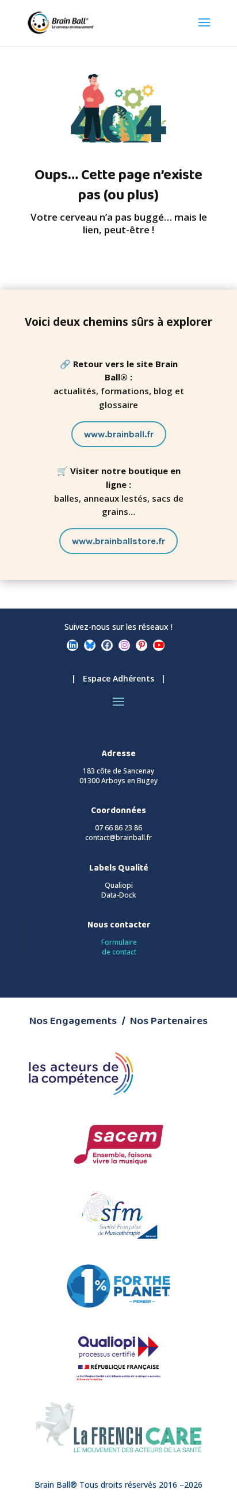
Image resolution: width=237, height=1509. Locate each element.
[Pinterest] (141, 645)
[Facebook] (107, 645)
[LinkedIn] (72, 645)
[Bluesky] (89, 645)
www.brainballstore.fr (118, 541)
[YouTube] (159, 645)
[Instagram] (124, 645)
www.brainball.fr (119, 434)
